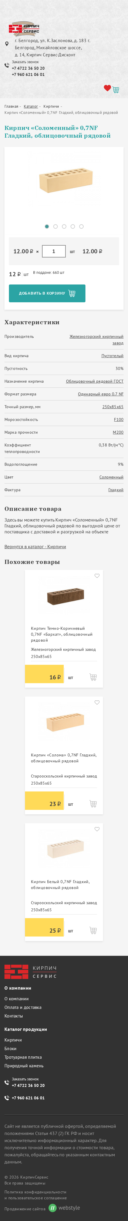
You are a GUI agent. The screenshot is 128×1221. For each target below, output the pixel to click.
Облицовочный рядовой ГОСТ (95, 381)
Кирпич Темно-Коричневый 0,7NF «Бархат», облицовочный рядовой (62, 634)
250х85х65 (113, 406)
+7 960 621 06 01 (28, 74)
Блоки (10, 1048)
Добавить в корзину (42, 293)
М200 (118, 432)
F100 (119, 419)
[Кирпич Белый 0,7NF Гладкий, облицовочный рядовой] (64, 851)
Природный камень (24, 1066)
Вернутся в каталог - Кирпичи (35, 546)
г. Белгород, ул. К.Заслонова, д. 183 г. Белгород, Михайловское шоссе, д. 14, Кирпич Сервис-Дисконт (52, 48)
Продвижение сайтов (25, 1209)
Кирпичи (13, 1040)
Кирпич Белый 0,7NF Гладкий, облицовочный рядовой (60, 884)
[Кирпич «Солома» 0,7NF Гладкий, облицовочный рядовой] (64, 725)
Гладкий (116, 489)
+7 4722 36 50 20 (28, 68)
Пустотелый (113, 355)
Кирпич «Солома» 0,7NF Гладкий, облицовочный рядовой (63, 758)
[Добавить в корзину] (93, 677)
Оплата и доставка (22, 1007)
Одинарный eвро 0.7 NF (101, 394)
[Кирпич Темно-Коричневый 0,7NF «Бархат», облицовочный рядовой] (64, 598)
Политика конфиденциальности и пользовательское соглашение (35, 1195)
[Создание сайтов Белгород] (63, 1209)
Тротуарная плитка (23, 1057)
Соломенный (111, 477)
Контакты (13, 1016)
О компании (16, 998)
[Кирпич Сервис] (23, 29)
